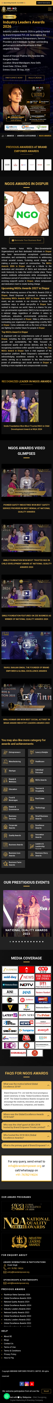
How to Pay (9, 1358)
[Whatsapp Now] (7, 1396)
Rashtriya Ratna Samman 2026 (17, 1294)
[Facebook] (22, 1384)
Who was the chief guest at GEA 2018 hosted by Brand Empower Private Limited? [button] (24, 1126)
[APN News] (26, 1015)
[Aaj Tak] (26, 1038)
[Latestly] (10, 1015)
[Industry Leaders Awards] (26, 1241)
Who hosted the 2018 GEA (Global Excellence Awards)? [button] (19, 1136)
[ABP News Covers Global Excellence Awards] (26, 969)
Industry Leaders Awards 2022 (17, 1319)
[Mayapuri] (43, 1030)
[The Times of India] (43, 977)
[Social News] (18, 1053)
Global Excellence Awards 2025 (17, 1298)
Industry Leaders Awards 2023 (17, 1309)
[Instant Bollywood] (26, 1045)
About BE (8, 1336)
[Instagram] (27, 1384)
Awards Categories (26, 136)
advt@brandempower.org (18, 1283)
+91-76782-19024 (15, 1268)
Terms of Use (10, 1347)
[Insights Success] (10, 1045)
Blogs (6, 1340)
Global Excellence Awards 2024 (17, 1305)
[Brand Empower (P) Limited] (9, 9)
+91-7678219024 (26, 1175)
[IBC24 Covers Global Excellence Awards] (43, 1000)
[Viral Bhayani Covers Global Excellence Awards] (10, 1007)
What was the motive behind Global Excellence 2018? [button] (20, 1085)
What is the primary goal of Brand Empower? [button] (25, 1145)
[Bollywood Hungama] (26, 1030)
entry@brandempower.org (18, 1272)
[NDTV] (26, 984)
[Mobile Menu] (50, 9)
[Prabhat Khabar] (10, 1030)
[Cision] (43, 1038)
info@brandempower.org (24, 1166)
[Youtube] (32, 1384)
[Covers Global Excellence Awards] (10, 985)
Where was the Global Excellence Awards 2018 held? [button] (23, 1115)
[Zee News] (26, 977)
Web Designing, (40, 1397)
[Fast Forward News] (43, 1045)
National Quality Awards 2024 (16, 1302)
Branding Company (35, 1400)
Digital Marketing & (18, 1400)
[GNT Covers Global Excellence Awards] (43, 969)
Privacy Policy (10, 1354)
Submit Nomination (43, 3)
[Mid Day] (10, 977)
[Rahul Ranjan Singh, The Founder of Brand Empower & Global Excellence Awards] (26, 645)
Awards (10, 136)
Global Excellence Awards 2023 (17, 1316)
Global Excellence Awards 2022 (17, 1323)
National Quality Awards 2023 (26, 931)
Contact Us (8, 1343)
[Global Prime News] (10, 1038)
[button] (10, 941)
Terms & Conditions (12, 1351)
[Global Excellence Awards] (26, 1207)
